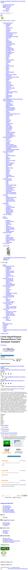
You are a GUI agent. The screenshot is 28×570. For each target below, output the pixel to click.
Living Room (9, 180)
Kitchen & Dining (7, 278)
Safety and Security (10, 176)
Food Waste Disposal (10, 43)
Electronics (5, 317)
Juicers (7, 111)
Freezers (8, 46)
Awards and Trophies (10, 187)
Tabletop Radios (9, 212)
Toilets (7, 169)
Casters (7, 64)
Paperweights (9, 191)
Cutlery (7, 90)
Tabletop (8, 79)
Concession (8, 30)
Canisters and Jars (10, 133)
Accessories (8, 61)
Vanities (7, 171)
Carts (7, 63)
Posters (7, 97)
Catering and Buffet (10, 88)
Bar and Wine (9, 128)
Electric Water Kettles (10, 108)
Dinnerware (8, 81)
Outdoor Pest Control (10, 201)
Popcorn (8, 31)
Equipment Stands (10, 65)
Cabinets (8, 62)
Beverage (8, 25)
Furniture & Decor (7, 302)
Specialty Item (9, 78)
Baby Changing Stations (11, 145)
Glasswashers (9, 42)
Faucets (7, 40)
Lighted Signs (9, 95)
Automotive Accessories (11, 197)
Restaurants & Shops (7, 266)
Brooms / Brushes (10, 144)
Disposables (8, 148)
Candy (7, 73)
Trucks (7, 70)
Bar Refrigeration (9, 48)
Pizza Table (8, 51)
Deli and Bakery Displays (11, 32)
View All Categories (7, 214)
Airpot (4, 328)
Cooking (8, 29)
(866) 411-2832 (7, 5)
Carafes (7, 118)
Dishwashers (8, 41)
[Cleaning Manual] (5, 429)
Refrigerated (8, 75)
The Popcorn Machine (9, 510)
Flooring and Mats (10, 221)
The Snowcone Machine (9, 512)
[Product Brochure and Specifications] (9, 433)
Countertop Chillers (10, 49)
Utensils (7, 131)
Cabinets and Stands (10, 207)
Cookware (8, 89)
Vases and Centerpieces (11, 192)
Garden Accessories (10, 199)
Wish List (6, 525)
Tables (7, 58)
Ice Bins (8, 54)
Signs (7, 94)
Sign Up (8, 8)
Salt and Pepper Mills (10, 135)
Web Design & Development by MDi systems (17, 568)
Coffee (7, 26)
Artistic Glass (9, 186)
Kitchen (7, 172)
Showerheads (9, 165)
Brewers (5, 327)
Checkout (6, 10)
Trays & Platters (9, 123)
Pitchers (7, 122)
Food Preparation (9, 34)
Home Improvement (7, 296)
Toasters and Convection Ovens (13, 113)
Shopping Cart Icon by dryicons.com (12, 540)
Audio (7, 204)
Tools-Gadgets (9, 127)
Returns (6, 531)
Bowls (7, 80)
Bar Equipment (9, 27)
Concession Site (7, 507)
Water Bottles (9, 126)
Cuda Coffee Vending (9, 509)
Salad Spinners (9, 35)
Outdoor (5, 309)
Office (7, 181)
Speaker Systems (9, 210)
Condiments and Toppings (11, 146)
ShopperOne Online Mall (8, 4)
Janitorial (8, 143)
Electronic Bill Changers (11, 74)
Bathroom (8, 158)
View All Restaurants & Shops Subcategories (13, 99)
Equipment (8, 24)
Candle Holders (9, 188)
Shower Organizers (10, 162)
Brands (5, 517)
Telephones (8, 213)
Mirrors (7, 161)
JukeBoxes (8, 208)
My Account (7, 7)
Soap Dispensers (9, 167)
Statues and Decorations (11, 185)
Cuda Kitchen (7, 505)
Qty (12, 359)
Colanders (8, 102)
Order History (7, 524)
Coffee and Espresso (10, 107)
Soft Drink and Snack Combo (12, 76)
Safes (7, 177)
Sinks (7, 38)
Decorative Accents (10, 189)
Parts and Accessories (10, 155)
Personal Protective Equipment (12, 149)
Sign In (7, 9)
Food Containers (9, 134)
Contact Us (6, 530)
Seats (7, 202)
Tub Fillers (8, 170)
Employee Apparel (10, 150)
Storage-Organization (10, 132)
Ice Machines (9, 53)
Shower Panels (9, 164)
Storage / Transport (10, 59)
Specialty (8, 112)
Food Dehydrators (10, 110)
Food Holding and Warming (12, 36)
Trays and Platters (10, 85)
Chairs (7, 57)
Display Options (8, 497)
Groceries (8, 138)
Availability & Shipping (8, 351)
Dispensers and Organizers (11, 91)
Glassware (8, 83)
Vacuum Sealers (9, 115)
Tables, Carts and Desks (11, 193)
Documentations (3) (20, 386)
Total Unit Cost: (4, 359)
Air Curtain (8, 37)
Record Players (9, 209)
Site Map (6, 533)
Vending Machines (10, 72)
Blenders (8, 106)
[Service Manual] (4, 425)
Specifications (13, 386)
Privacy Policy (7, 538)
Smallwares (8, 86)
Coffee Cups (8, 84)
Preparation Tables (10, 52)
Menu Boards (9, 96)
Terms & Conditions (8, 539)
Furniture (8, 56)
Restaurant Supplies (10, 228)
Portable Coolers (9, 198)
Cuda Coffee (7, 508)
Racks (7, 67)
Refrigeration (9, 45)
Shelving (8, 68)
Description (7, 386)
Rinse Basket (9, 129)
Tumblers (8, 124)
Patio (7, 196)
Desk (7, 182)
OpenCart (12, 542)
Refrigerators (9, 47)
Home (4, 264)
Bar (7, 153)
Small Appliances (9, 105)
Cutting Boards (9, 92)
